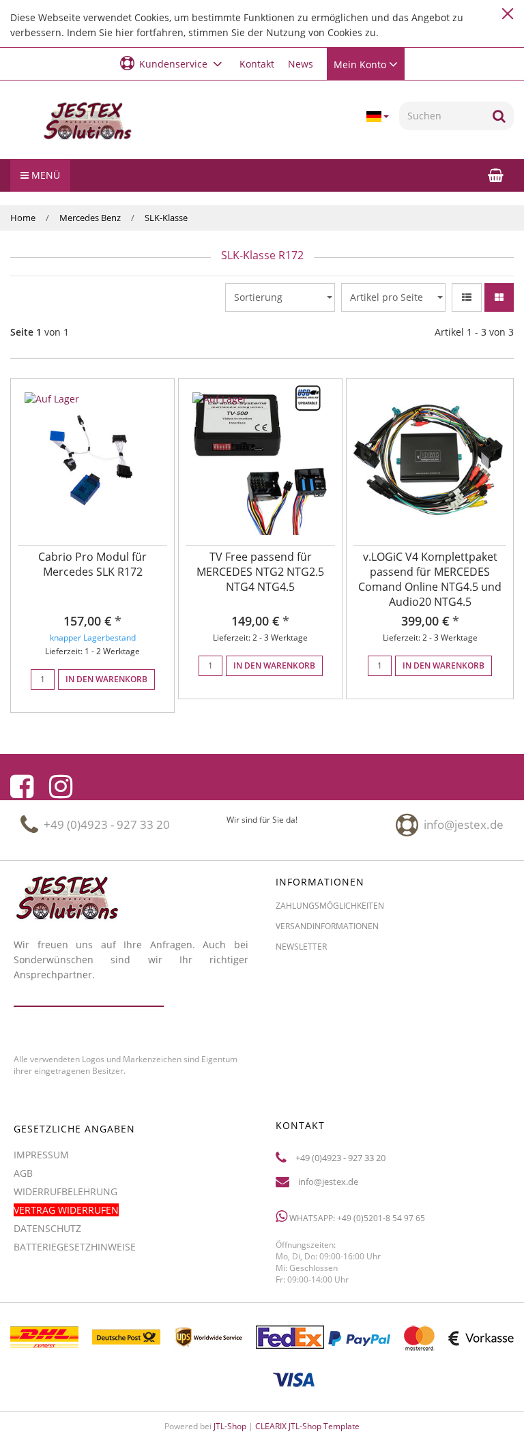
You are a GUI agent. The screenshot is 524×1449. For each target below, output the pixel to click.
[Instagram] (60, 786)
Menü (44, 175)
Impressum (41, 1154)
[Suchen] (499, 116)
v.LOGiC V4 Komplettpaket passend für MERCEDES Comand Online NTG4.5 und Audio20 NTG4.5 (429, 579)
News (300, 63)
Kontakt (256, 63)
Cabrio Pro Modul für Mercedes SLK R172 (92, 564)
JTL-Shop (230, 1426)
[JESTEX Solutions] (87, 121)
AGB (23, 1173)
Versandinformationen (327, 926)
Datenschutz (47, 1228)
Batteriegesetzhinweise (75, 1246)
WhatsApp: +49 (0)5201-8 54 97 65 (356, 1218)
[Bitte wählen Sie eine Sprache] (377, 117)
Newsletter (301, 946)
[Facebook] (21, 786)
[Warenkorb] (496, 175)
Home (22, 217)
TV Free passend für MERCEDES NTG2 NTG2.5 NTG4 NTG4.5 (260, 571)
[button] (173, 63)
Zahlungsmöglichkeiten (330, 905)
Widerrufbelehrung (65, 1191)
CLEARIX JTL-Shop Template (307, 1426)
